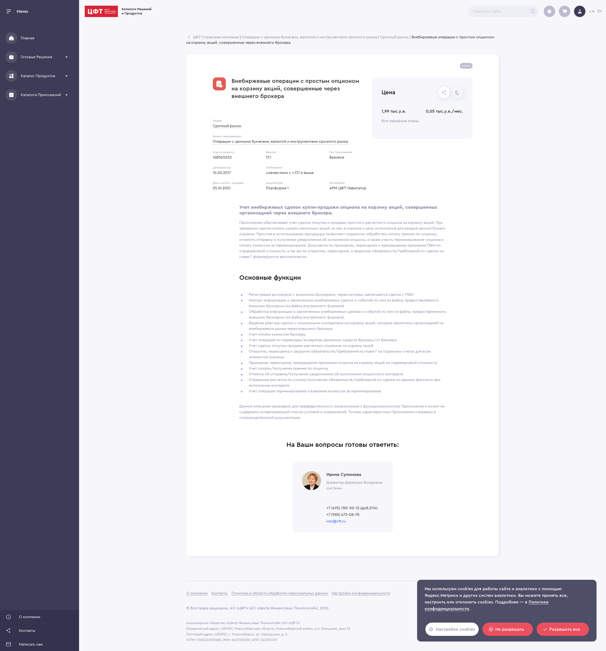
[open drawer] (8, 11)
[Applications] (11, 95)
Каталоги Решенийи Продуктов (137, 11)
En (599, 11)
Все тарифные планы (400, 121)
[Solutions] (11, 57)
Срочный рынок (394, 37)
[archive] (549, 11)
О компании (197, 593)
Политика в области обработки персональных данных (280, 593)
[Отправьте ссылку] (444, 92)
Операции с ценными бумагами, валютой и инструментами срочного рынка (309, 37)
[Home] (11, 38)
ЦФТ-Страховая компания (216, 37)
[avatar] (579, 11)
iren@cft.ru (336, 521)
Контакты (219, 593)
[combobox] (503, 11)
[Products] (11, 76)
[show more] (66, 57)
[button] (37, 57)
